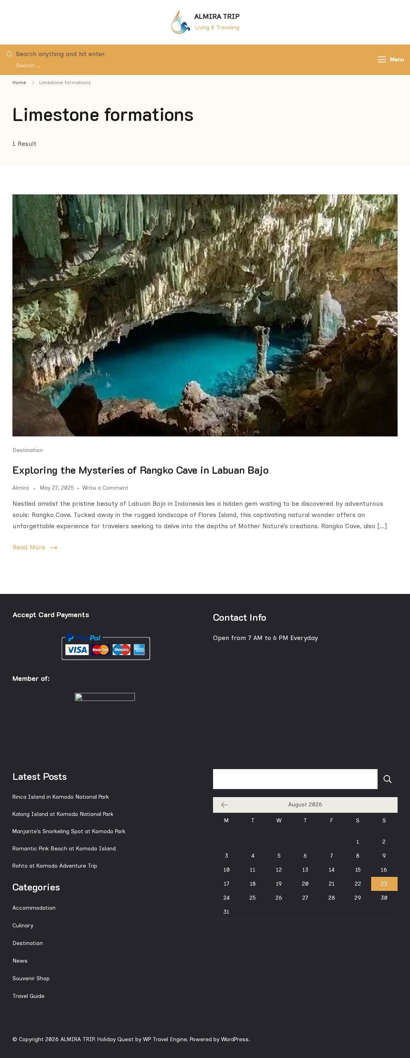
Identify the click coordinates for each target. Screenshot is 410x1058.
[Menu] (382, 60)
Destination (27, 450)
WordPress (235, 1039)
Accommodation (34, 908)
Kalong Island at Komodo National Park (62, 814)
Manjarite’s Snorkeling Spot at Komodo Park (68, 831)
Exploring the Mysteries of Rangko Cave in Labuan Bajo (140, 469)
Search (388, 779)
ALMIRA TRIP (217, 16)
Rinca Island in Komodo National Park (60, 797)
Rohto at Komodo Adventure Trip (54, 865)
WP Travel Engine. (165, 1039)
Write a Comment (105, 488)
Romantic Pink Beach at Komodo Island (64, 848)
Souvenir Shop (31, 978)
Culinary (22, 925)
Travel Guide (28, 996)
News (20, 960)
